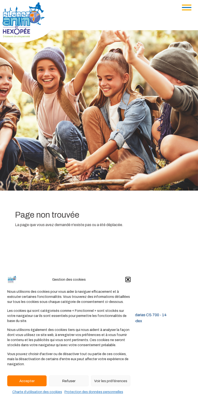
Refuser (69, 381)
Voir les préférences (110, 381)
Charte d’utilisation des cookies (37, 392)
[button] (128, 279)
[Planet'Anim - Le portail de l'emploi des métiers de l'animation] (27, 22)
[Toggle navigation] (186, 7)
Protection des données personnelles (93, 392)
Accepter (27, 381)
